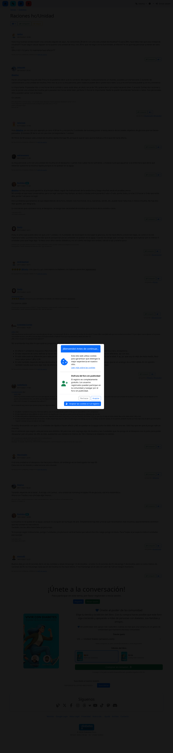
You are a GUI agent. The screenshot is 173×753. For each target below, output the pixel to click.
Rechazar (84, 398)
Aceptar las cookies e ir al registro (84, 403)
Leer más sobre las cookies (83, 367)
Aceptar (96, 398)
